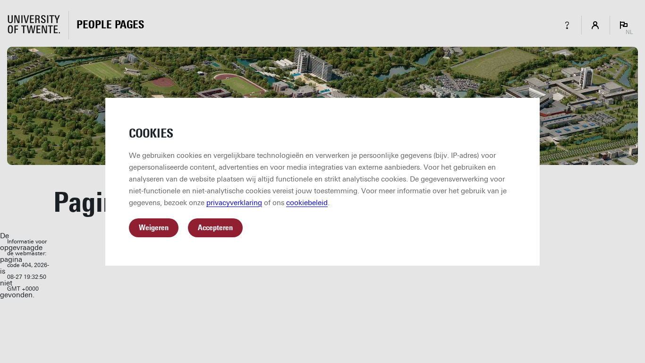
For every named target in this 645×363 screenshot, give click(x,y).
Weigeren (154, 227)
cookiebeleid (307, 203)
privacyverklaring (234, 203)
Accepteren (215, 227)
